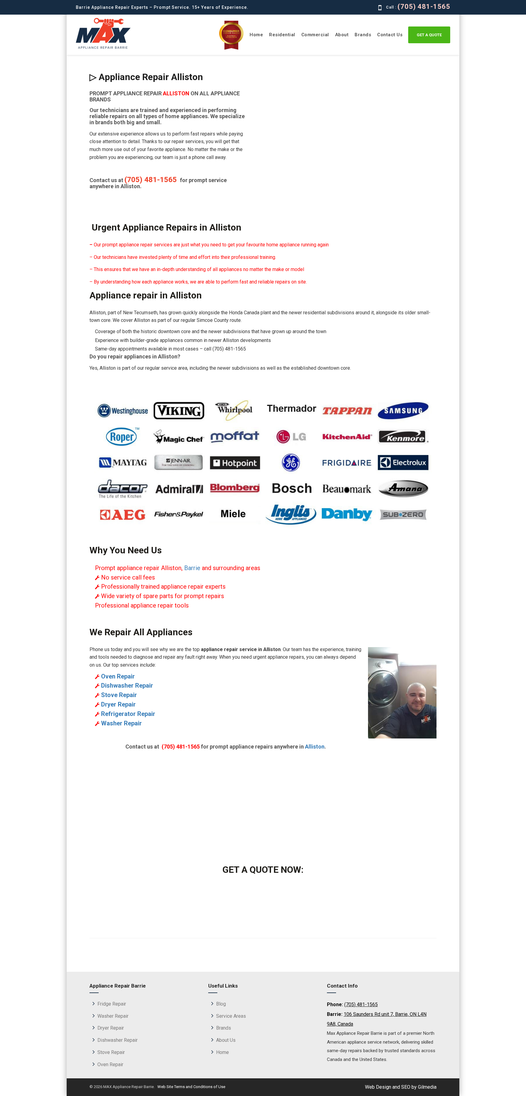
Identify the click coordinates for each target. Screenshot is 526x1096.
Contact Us (389, 34)
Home (256, 34)
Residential (282, 34)
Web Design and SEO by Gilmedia (401, 1087)
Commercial (315, 34)
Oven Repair (110, 1064)
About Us (226, 1040)
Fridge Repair (111, 1004)
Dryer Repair (110, 1028)
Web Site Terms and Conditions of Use (190, 1086)
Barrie (192, 568)
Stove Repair (111, 1052)
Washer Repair (112, 1016)
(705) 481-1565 (423, 7)
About (342, 34)
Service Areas (231, 1016)
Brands (363, 34)
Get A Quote (429, 35)
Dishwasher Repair (117, 1040)
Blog (221, 1004)
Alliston (314, 746)
